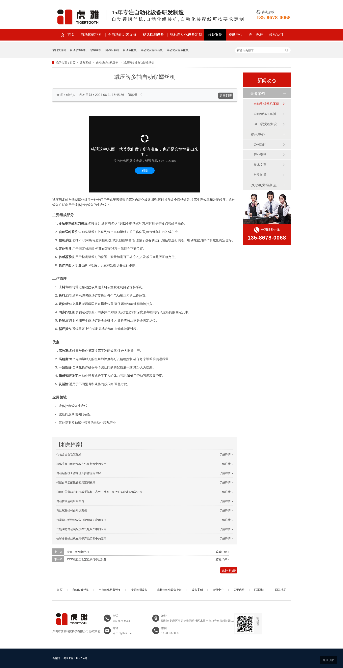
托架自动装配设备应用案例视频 (75, 482)
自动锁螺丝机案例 (107, 62)
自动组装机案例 (265, 113)
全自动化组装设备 (122, 35)
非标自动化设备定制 (186, 35)
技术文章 (260, 164)
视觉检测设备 (153, 35)
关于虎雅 (256, 35)
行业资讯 (260, 154)
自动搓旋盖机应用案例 (70, 501)
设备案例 (215, 35)
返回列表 (225, 95)
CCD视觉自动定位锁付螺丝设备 (86, 559)
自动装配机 (130, 50)
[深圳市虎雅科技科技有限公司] (71, 627)
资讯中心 (235, 35)
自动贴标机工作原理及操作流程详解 (78, 473)
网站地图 (280, 589)
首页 (71, 35)
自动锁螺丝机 (91, 35)
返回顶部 (328, 660)
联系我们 (276, 35)
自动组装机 (112, 50)
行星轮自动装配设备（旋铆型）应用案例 (81, 520)
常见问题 (260, 174)
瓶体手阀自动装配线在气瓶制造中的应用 (81, 464)
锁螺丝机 (95, 50)
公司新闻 (260, 144)
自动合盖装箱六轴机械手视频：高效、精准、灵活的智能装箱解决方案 (99, 492)
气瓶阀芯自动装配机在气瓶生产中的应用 (81, 529)
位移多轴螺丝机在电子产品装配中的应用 (81, 538)
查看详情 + (222, 552)
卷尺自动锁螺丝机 (78, 552)
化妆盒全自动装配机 (68, 454)
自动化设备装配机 (178, 50)
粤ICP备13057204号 (75, 658)
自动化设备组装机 (152, 50)
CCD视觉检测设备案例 (268, 124)
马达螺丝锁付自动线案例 (71, 510)
